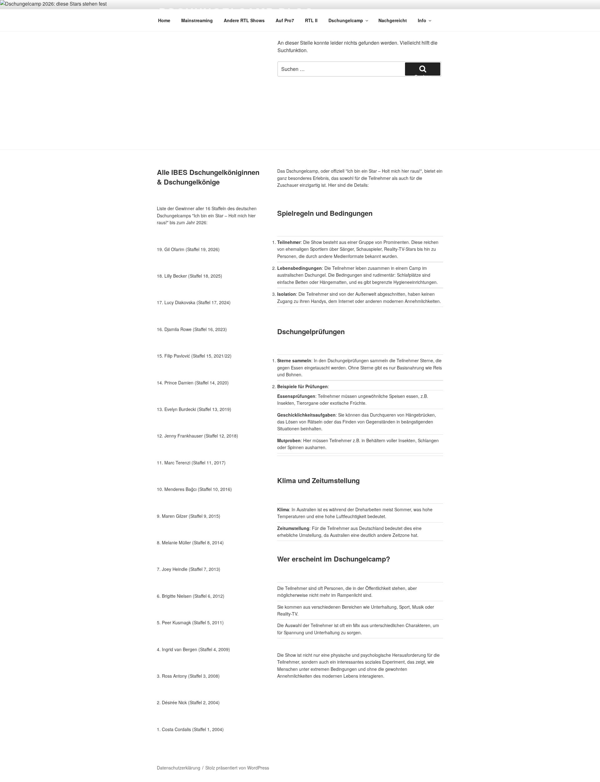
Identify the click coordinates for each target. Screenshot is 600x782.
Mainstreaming (197, 20)
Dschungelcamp (345, 20)
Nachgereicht (392, 20)
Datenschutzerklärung (178, 768)
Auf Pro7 (285, 20)
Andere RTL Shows (244, 20)
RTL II (311, 20)
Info (422, 20)
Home (164, 20)
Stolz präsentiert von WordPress (237, 768)
